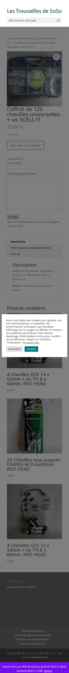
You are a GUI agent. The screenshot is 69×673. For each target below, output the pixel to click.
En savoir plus (31, 342)
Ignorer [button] (48, 670)
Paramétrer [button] (14, 349)
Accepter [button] (31, 349)
